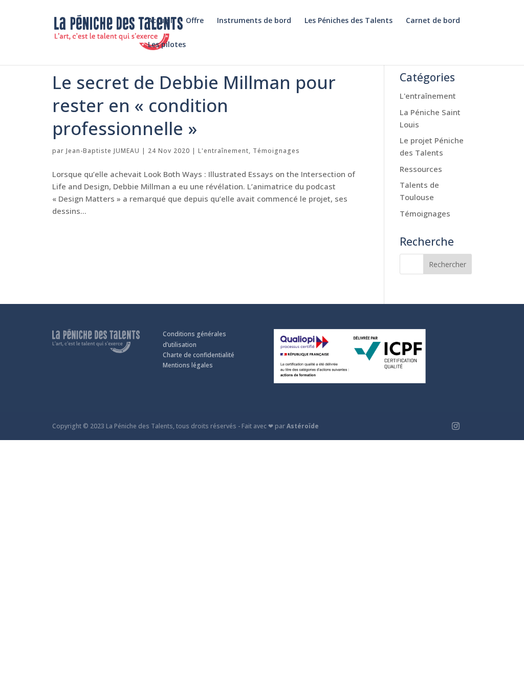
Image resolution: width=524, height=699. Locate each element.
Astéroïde (303, 426)
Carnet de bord (433, 21)
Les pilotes (167, 45)
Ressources (421, 169)
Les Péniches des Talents (348, 21)
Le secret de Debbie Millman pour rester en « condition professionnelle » (194, 105)
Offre (195, 21)
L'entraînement (223, 150)
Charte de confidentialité (198, 355)
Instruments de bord (254, 21)
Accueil (160, 21)
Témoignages (276, 150)
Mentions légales (188, 365)
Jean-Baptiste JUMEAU (103, 150)
